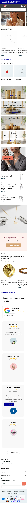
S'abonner (24, 483)
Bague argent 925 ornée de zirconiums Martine (8, 198)
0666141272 (6, 461)
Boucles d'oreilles (13, 118)
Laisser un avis (10, 315)
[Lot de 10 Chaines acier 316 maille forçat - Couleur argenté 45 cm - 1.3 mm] (9, 39)
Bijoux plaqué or (7, 19)
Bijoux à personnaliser (13, 245)
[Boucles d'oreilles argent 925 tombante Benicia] (21, 176)
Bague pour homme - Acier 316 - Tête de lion (9, 283)
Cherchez (24, 9)
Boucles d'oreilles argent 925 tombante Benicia (7, 175)
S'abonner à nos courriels (8, 480)
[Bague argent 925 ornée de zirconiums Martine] (21, 198)
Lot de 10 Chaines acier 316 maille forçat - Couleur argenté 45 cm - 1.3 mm (9, 52)
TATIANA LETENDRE (13, 388)
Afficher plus (9, 404)
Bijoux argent (7, 158)
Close (25, 2)
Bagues (13, 133)
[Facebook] (1, 478)
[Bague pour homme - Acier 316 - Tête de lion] (9, 271)
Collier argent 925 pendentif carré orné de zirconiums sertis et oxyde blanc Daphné (8, 187)
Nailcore (13, 422)
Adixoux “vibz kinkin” (13, 356)
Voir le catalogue (2, 6)
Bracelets (13, 103)
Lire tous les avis (13, 452)
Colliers (13, 88)
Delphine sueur (13, 324)
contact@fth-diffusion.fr (10, 464)
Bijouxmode (15, 308)
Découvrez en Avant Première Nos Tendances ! (13, 487)
